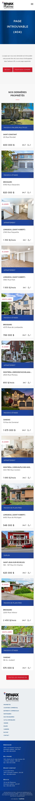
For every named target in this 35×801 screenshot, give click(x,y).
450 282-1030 (10, 786)
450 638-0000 (11, 774)
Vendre (6, 723)
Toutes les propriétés (17, 677)
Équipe (6, 726)
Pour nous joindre (22, 69)
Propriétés (7, 704)
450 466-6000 (11, 751)
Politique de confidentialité (10, 794)
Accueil (8, 69)
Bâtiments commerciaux (11, 710)
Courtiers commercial (11, 707)
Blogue (6, 732)
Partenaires (7, 713)
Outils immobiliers (9, 720)
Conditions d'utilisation (25, 794)
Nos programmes (9, 716)
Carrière (6, 729)
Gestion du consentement (17, 796)
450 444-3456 (10, 762)
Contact (6, 735)
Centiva (21, 798)
